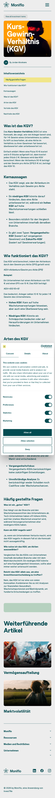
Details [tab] (27, 353)
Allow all (27, 432)
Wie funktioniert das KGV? (15, 85)
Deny (27, 449)
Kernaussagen (10, 91)
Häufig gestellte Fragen (16, 80)
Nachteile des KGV (12, 114)
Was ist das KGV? (11, 97)
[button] (27, 731)
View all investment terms (16, 16)
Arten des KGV (10, 102)
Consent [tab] (10, 353)
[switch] (48, 405)
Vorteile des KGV (11, 108)
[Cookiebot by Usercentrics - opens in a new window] (41, 346)
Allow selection (27, 441)
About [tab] (45, 353)
